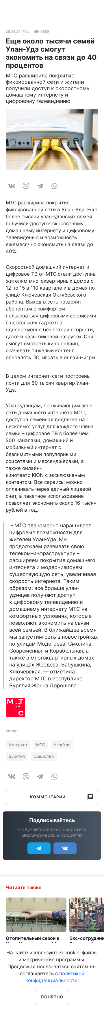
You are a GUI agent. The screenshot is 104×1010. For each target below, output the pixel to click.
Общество (44, 756)
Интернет (18, 744)
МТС (40, 744)
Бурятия (17, 756)
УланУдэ (62, 744)
